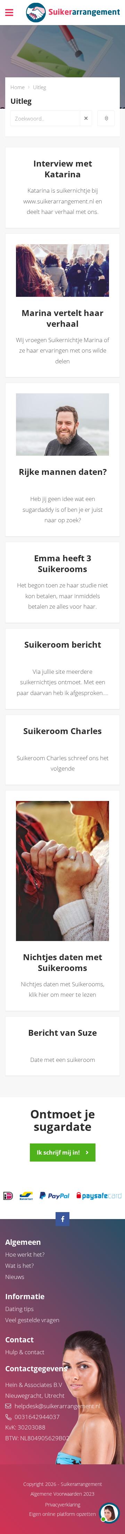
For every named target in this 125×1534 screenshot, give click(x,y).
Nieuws (14, 1277)
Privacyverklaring (62, 1504)
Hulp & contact (24, 1352)
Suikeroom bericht (62, 644)
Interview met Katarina (62, 168)
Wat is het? (19, 1266)
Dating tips (19, 1309)
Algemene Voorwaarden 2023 (62, 1493)
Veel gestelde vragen (32, 1320)
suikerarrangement (73, 13)
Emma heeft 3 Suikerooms (62, 563)
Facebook (62, 1219)
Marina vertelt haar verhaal (91, 279)
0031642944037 (37, 1417)
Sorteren (106, 118)
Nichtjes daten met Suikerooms (91, 923)
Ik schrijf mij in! (58, 1152)
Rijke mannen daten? (91, 438)
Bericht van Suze (62, 1032)
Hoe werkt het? (24, 1254)
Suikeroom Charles (62, 731)
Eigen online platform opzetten (62, 1514)
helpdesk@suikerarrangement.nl (57, 1406)
